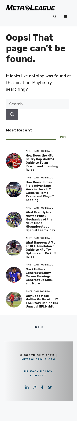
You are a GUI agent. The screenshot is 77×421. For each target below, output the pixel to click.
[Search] (12, 114)
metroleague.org (39, 359)
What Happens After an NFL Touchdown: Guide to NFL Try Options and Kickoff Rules (41, 250)
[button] (54, 17)
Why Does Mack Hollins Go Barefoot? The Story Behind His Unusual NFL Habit (42, 301)
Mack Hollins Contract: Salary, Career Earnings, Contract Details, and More (39, 276)
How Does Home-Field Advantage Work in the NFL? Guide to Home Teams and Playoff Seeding (40, 191)
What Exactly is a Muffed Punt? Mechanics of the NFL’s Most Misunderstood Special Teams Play (40, 221)
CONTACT (38, 375)
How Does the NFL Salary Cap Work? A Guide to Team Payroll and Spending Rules (42, 163)
